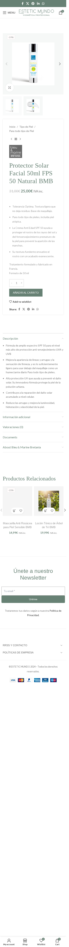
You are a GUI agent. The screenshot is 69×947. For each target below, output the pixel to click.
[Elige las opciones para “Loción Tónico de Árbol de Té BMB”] (45, 511)
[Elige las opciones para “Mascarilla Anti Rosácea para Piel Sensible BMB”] (14, 768)
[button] (6, 64)
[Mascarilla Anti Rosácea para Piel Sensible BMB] (17, 629)
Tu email (9, 848)
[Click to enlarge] (10, 87)
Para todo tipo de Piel (21, 131)
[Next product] (20, 139)
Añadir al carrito (26, 292)
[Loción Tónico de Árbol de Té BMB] (48, 501)
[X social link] (27, 3)
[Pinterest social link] (33, 3)
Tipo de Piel (26, 126)
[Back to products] (16, 139)
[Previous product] (11, 139)
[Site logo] (36, 12)
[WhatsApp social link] (43, 3)
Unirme (33, 856)
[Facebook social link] (22, 3)
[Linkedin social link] (38, 3)
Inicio (12, 126)
